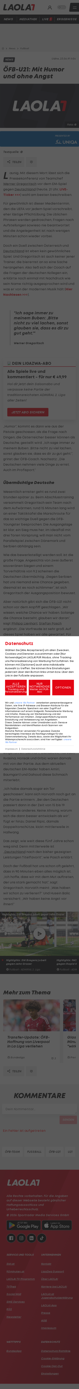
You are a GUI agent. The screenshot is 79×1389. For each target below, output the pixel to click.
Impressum (11, 749)
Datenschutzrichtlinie (33, 749)
